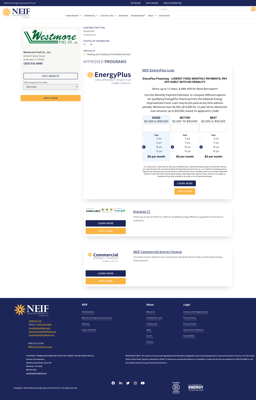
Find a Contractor (172, 3)
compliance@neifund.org (36, 373)
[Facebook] (113, 383)
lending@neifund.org (39, 328)
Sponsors (123, 15)
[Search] (253, 9)
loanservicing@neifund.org (42, 331)
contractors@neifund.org (41, 335)
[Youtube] (142, 383)
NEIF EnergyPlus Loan (158, 70)
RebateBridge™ (138, 15)
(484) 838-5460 (43, 324)
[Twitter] (128, 383)
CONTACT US (35, 321)
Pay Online (136, 3)
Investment (164, 15)
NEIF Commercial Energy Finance (157, 251)
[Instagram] (135, 383)
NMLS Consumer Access (40, 346)
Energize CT (142, 211)
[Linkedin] (120, 383)
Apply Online (152, 3)
